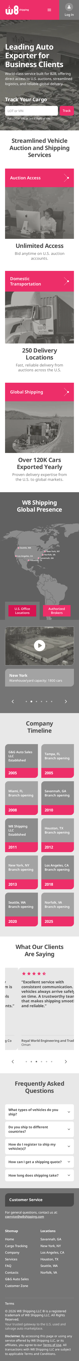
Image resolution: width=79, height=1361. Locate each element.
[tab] (22, 611)
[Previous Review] (13, 1061)
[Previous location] (13, 701)
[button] (39, 1112)
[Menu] (49, 10)
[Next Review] (66, 1061)
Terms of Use (52, 1345)
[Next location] (66, 701)
